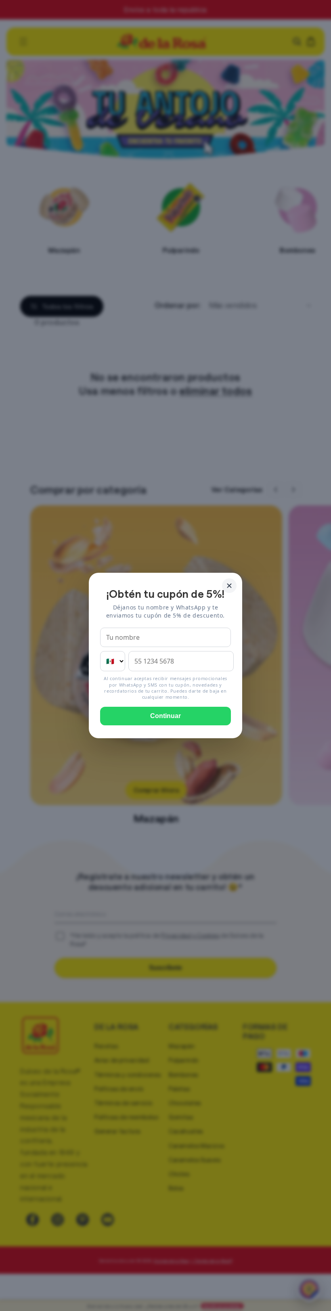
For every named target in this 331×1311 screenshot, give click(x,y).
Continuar (165, 715)
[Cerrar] (229, 585)
